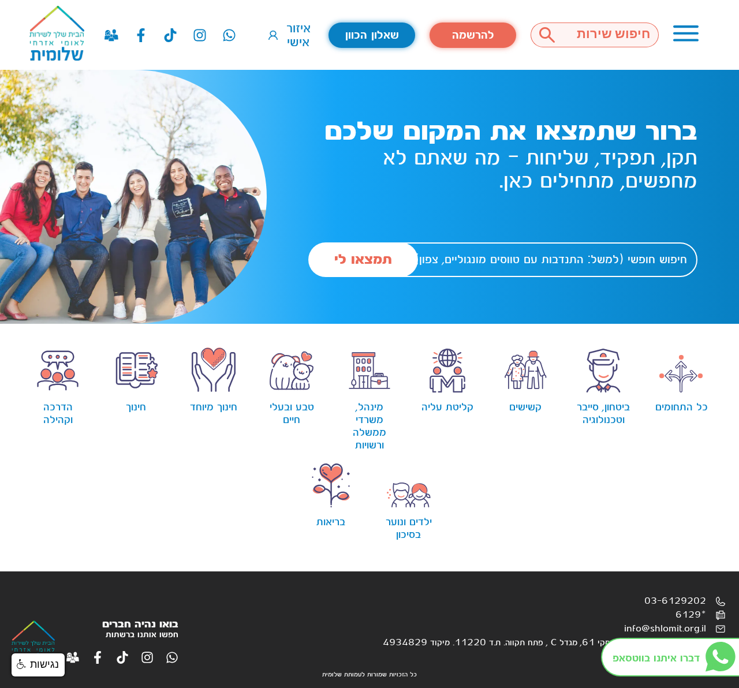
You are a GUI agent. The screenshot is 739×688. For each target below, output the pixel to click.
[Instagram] (200, 35)
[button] (38, 664)
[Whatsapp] (229, 35)
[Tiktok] (170, 35)
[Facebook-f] (141, 35)
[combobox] (611, 35)
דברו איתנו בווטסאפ (656, 658)
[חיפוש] (547, 35)
